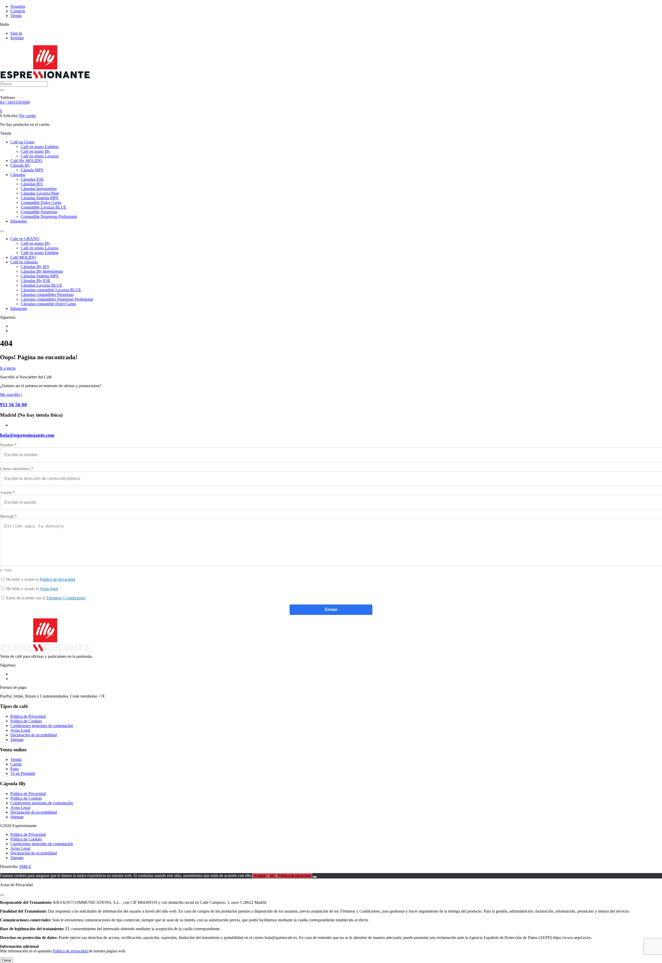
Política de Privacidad (28, 716)
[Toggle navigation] (2, 231)
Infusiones (18, 221)
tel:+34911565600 (15, 102)
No (272, 876)
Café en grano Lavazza (39, 156)
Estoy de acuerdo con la (45, 598)
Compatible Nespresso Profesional (49, 216)
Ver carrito (27, 115)
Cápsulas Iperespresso (39, 188)
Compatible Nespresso (39, 212)
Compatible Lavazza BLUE (43, 207)
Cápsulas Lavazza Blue (40, 193)
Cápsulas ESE (32, 179)
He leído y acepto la (40, 579)
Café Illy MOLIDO (26, 160)
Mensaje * (8, 516)
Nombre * (8, 445)
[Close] (2, 895)
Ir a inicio (8, 368)
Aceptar (260, 876)
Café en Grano (22, 142)
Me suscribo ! (11, 394)
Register (17, 38)
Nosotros (17, 6)
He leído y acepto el (31, 588)
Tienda (15, 15)
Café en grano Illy (35, 151)
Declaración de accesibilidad (33, 735)
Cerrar (6, 960)
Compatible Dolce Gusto (41, 202)
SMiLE (25, 866)
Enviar (331, 609)
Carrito (16, 764)
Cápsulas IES (32, 184)
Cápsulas (17, 174)
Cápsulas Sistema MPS (39, 198)
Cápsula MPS (32, 170)
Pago (14, 769)
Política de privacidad (57, 579)
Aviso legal (49, 588)
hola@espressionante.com (27, 435)
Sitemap (17, 739)
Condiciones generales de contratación (41, 725)
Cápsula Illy (20, 165)
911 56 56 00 (13, 404)
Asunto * (7, 492)
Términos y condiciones (65, 598)
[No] (315, 877)
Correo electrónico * (16, 469)
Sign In (16, 33)
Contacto (17, 11)
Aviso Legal (20, 730)
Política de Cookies (26, 721)
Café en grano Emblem (39, 146)
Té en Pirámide (22, 773)
